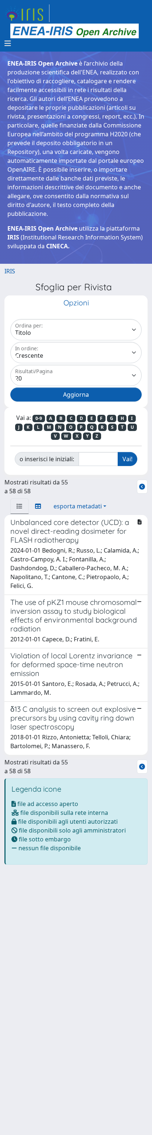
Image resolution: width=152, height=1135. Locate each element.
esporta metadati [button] (77, 506)
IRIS (9, 271)
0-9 (38, 418)
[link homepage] (26, 13)
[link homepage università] (74, 31)
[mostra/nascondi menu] (7, 43)
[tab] (19, 506)
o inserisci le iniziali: (47, 459)
